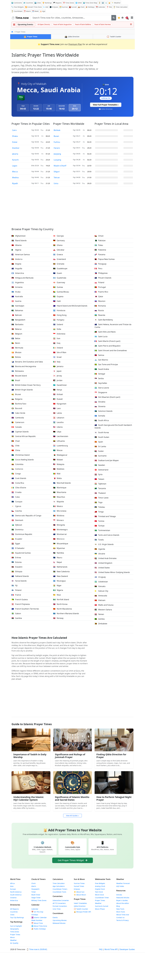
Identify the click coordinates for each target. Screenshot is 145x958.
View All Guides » (72, 815)
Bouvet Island (19, 375)
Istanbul (15, 148)
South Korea (102, 432)
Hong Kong (59, 315)
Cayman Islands (20, 431)
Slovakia (100, 401)
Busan (56, 136)
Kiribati (58, 394)
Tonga (99, 511)
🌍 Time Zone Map (90, 3)
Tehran (57, 177)
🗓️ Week (35, 11)
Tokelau (100, 507)
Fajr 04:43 (35, 154)
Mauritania (59, 492)
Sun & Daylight (16, 926)
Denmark (17, 520)
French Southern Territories (25, 609)
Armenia (17, 287)
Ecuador (17, 539)
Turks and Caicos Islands (107, 535)
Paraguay (100, 264)
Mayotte (58, 501)
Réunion (100, 301)
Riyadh (15, 183)
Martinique (59, 487)
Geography (14, 929)
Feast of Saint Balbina (83, 24)
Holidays (90, 7)
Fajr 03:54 (76, 165)
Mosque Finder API (82, 912)
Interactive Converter (61, 900)
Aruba (16, 292)
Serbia (99, 378)
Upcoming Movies (60, 920)
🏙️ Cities (37, 3)
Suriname (100, 455)
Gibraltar (58, 250)
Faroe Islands (19, 581)
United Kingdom (103, 563)
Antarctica (18, 273)
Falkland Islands (20, 576)
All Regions (14, 909)
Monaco (58, 520)
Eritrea (16, 557)
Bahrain (17, 315)
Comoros (17, 469)
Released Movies (59, 923)
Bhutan (16, 352)
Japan (57, 371)
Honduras (59, 310)
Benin (16, 343)
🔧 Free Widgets (17, 7)
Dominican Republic (22, 534)
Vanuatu (100, 586)
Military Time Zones (38, 900)
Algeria (16, 250)
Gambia (17, 618)
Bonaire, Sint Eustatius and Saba (27, 361)
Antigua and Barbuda (22, 278)
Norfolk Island (61, 599)
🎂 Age (42, 11)
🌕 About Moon (80, 895)
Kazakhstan (60, 385)
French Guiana (20, 599)
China (16, 450)
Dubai (14, 142)
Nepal (57, 562)
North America (15, 892)
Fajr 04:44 (35, 148)
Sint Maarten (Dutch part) (107, 397)
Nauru (57, 557)
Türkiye (99, 525)
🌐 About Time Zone (39, 926)
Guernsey (59, 282)
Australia (17, 296)
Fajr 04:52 (76, 183)
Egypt (16, 543)
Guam (57, 273)
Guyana (58, 296)
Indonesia (59, 333)
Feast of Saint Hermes (102, 24)
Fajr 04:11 (35, 183)
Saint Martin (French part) (107, 341)
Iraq (56, 343)
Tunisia (99, 521)
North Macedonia (62, 609)
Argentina (18, 282)
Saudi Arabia (102, 369)
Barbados (17, 324)
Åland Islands (19, 240)
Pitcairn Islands (103, 278)
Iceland (58, 324)
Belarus (17, 329)
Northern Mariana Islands (66, 613)
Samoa (99, 355)
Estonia (17, 562)
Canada (17, 427)
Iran (56, 338)
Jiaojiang (57, 154)
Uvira (56, 183)
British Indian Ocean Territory (26, 385)
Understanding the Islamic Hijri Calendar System (28, 798)
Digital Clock (100, 889)
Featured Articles (122, 897)
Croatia (16, 492)
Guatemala (59, 278)
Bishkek (57, 130)
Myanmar (59, 548)
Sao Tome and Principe (106, 364)
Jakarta (15, 154)
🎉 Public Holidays (38, 929)
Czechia (17, 511)
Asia (11, 886)
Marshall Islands (62, 483)
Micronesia (59, 511)
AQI (45, 7)
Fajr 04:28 (76, 160)
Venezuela (101, 595)
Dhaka (15, 136)
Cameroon (18, 422)
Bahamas (17, 310)
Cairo (14, 130)
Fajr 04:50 (35, 160)
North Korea (60, 604)
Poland (99, 282)
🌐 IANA (78, 3)
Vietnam (100, 600)
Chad (16, 441)
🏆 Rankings (47, 3)
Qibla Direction (107, 109)
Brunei (16, 394)
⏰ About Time (37, 923)
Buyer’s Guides (122, 900)
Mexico (58, 506)
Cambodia (18, 417)
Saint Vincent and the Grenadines (111, 350)
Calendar (100, 7)
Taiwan (99, 479)
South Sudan (102, 437)
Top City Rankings (17, 917)
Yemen (99, 614)
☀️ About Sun (79, 892)
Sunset (73, 7)
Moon (12, 937)
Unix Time (56, 909)
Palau (99, 245)
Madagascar (60, 455)
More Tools (120, 912)
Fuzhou (57, 142)
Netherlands (60, 567)
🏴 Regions (57, 3)
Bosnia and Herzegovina (24, 366)
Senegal (100, 374)
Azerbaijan (18, 306)
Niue (57, 595)
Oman (99, 236)
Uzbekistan (101, 581)
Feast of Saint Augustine (62, 24)
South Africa (102, 420)
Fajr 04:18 (35, 136)
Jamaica (58, 366)
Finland (16, 590)
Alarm (27, 11)
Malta (57, 478)
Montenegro (60, 529)
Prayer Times (15, 934)
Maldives (58, 469)
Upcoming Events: (25, 24)
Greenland (59, 259)
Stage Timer (36, 897)
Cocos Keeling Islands (23, 459)
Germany (59, 240)
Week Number (36, 920)
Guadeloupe (60, 268)
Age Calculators (59, 886)
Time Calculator (59, 883)
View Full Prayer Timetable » (105, 104)
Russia (99, 310)
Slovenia (100, 406)
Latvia (57, 413)
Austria (16, 301)
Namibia (58, 553)
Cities (12, 915)
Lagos (14, 165)
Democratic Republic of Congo (26, 515)
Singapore (101, 392)
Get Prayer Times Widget (71, 860)
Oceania (13, 897)
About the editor (122, 903)
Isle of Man (59, 352)
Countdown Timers (60, 889)
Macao (58, 450)
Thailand (100, 493)
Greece (58, 254)
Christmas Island (21, 455)
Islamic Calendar (39, 917)
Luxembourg (60, 445)
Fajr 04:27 (76, 142)
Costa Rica (18, 483)
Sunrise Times (79, 883)
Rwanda (100, 315)
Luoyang (57, 160)
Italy (56, 361)
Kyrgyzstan (59, 403)
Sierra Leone (102, 387)
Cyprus (16, 506)
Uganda (100, 549)
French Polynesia (21, 604)
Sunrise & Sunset (101, 906)
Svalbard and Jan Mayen (107, 460)
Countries (14, 912)
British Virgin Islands (22, 389)
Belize (16, 338)
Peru (98, 268)
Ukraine (100, 553)
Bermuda (17, 347)
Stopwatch (35, 889)
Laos (57, 408)
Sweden (100, 465)
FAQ (109, 7)
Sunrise (63, 7)
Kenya (57, 389)
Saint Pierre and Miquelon (108, 346)
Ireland (58, 347)
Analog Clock (100, 886)
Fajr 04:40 (35, 177)
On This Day (37, 912)
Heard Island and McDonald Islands (70, 306)
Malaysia (58, 464)
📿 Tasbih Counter (81, 909)
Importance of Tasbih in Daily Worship (29, 756)
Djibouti (17, 525)
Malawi (58, 459)
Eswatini (17, 567)
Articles (119, 895)
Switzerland (101, 469)
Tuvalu (99, 539)
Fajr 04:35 (76, 130)
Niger (57, 585)
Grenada (58, 264)
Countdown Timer (102, 897)
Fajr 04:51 (76, 148)
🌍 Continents (16, 3)
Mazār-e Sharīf (60, 165)
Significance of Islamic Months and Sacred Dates (72, 798)
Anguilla (17, 268)
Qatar (99, 296)
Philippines (101, 273)
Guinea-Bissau (61, 292)
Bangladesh (18, 319)
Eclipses (77, 889)
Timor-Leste (101, 497)
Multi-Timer (35, 895)
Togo (99, 502)
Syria (98, 474)
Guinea (58, 287)
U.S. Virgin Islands (104, 544)
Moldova (58, 515)
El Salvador (18, 548)
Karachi (15, 160)
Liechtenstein (60, 436)
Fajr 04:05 (76, 154)
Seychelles (101, 383)
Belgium (17, 333)
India (57, 329)
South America (15, 895)
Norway (58, 618)
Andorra (17, 259)
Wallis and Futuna (104, 605)
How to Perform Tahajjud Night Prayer (114, 798)
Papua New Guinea (105, 259)
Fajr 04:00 (76, 177)
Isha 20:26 (35, 165)
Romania (100, 306)
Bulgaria (17, 399)
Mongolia (59, 525)
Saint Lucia (101, 336)
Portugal (100, 287)
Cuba (16, 497)
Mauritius (59, 497)
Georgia (58, 236)
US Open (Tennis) (43, 24)
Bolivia (16, 357)
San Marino (101, 360)
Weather (13, 940)
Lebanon (58, 417)
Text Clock (99, 892)
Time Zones (68, 3)
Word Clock (99, 895)
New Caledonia (61, 571)
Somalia (100, 415)
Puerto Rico (101, 292)
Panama (100, 254)
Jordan (57, 380)
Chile (15, 445)
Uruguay (100, 577)
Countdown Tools (59, 892)
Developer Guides (127, 949)
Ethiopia (17, 571)
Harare (57, 148)
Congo (16, 473)
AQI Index (120, 886)
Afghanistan (19, 236)
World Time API (111, 949)
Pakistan (100, 240)
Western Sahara (103, 609)
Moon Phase (100, 909)
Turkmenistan (102, 530)
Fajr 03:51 (76, 171)
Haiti (57, 301)
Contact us (120, 917)
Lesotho (58, 422)
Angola (16, 264)
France (16, 595)
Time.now (20, 18)
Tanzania (100, 488)
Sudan (99, 451)
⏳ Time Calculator (120, 7)
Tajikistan (100, 483)
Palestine (100, 250)
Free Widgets (100, 883)
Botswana (18, 371)
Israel (57, 357)
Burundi (17, 408)
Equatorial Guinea (21, 553)
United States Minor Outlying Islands (112, 572)
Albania (17, 245)
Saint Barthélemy (104, 319)
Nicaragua (59, 581)
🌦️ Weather (116, 3)
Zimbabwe (101, 623)
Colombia (17, 464)
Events (55, 917)
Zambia (100, 619)
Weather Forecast (123, 883)
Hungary (58, 319)
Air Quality (14, 943)
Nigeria (58, 590)
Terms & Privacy (122, 920)
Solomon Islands (103, 411)
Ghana (57, 245)
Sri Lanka (100, 446)
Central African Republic (24, 436)
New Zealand (60, 576)
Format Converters (60, 906)
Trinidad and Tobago (105, 516)
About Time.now (122, 915)
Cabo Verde (18, 413)
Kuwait (58, 399)
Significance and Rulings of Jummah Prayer (70, 756)
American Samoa (21, 254)
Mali (56, 473)
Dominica (17, 529)
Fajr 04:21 (76, 136)
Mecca (15, 171)
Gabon (16, 613)
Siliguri (57, 171)
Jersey (57, 375)
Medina (15, 177)
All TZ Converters (59, 903)
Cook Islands (19, 478)
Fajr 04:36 (35, 142)
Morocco (58, 539)
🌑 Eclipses (54, 7)
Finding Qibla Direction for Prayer (111, 756)
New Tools (120, 909)
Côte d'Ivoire (19, 487)
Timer (33, 892)
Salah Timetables (80, 903)
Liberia (58, 427)
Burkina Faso (19, 403)
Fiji (14, 585)
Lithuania (59, 441)
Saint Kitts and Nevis (105, 332)
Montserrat (60, 534)
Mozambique (60, 543)
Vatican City (101, 591)
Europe (13, 889)
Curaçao (17, 501)
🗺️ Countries (28, 3)
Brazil (16, 380)
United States (102, 567)
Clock (81, 7)
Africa (12, 883)
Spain (99, 442)
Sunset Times (79, 886)
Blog (118, 906)
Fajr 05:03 (35, 130)
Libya (57, 431)
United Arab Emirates (106, 558)
